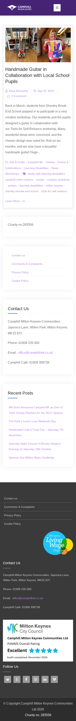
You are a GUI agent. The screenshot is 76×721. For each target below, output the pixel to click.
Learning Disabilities (36, 168)
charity (40, 179)
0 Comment (18, 96)
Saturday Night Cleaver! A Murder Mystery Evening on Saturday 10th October (35, 446)
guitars (12, 185)
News (54, 168)
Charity (50, 162)
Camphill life (35, 162)
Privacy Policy (20, 272)
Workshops (12, 173)
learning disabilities (31, 185)
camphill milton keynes (19, 179)
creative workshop (58, 179)
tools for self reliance (54, 191)
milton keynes (54, 185)
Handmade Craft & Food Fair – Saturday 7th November (36, 432)
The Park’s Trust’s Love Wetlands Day (32, 421)
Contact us (18, 255)
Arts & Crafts (17, 162)
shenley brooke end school (21, 191)
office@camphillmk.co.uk (35, 352)
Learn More (12, 201)
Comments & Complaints (27, 263)
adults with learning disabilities (46, 173)
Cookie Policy (20, 280)
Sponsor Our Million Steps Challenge (31, 457)
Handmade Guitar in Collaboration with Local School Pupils (37, 75)
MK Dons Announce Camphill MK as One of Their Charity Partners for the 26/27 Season (36, 410)
